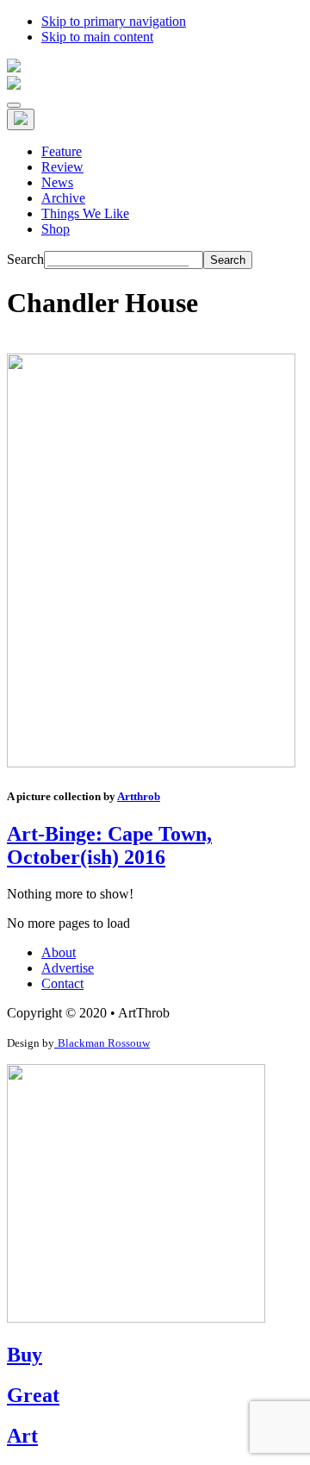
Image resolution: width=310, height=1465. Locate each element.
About (58, 952)
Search (25, 259)
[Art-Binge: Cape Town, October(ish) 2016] (151, 762)
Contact (62, 983)
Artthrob (138, 796)
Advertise (67, 968)
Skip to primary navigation (113, 21)
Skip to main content (97, 36)
